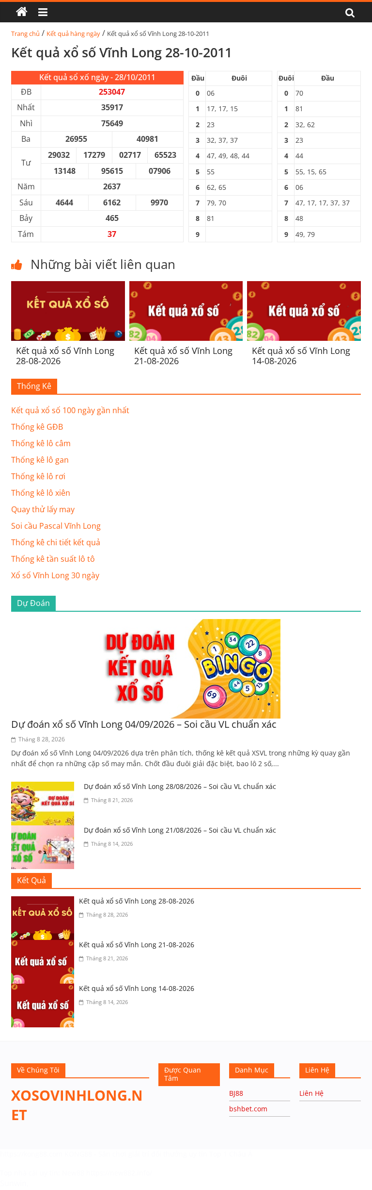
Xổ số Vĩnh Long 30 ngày (55, 575)
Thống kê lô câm (41, 443)
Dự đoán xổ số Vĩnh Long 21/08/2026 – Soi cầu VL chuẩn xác (180, 830)
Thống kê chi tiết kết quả (55, 542)
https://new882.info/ (119, 1172)
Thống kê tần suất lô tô (53, 558)
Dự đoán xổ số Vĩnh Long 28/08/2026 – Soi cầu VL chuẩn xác (180, 786)
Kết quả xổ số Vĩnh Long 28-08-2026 (65, 356)
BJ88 (236, 1093)
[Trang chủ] (21, 12)
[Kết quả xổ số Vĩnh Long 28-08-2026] (68, 287)
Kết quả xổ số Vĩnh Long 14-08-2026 (301, 356)
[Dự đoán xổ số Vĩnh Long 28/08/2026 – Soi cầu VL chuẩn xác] (45, 787)
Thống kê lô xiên (40, 492)
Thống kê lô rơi (38, 476)
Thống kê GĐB (37, 426)
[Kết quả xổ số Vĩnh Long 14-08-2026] (304, 287)
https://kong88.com (31, 1153)
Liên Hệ (311, 1093)
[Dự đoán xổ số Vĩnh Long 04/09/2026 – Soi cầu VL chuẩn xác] (186, 625)
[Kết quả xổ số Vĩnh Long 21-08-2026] (186, 287)
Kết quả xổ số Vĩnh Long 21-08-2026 (183, 356)
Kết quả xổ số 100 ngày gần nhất (70, 410)
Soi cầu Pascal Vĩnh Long (56, 525)
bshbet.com (248, 1108)
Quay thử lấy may (43, 509)
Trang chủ (25, 33)
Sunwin (13, 1183)
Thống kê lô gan (40, 459)
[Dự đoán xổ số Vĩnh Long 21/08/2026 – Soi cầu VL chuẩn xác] (45, 831)
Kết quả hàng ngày (73, 33)
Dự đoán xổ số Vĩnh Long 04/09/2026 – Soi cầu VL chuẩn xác (144, 724)
